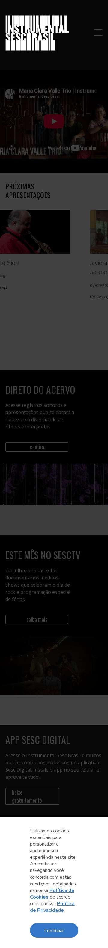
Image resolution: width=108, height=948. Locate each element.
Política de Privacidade (52, 907)
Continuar (54, 930)
